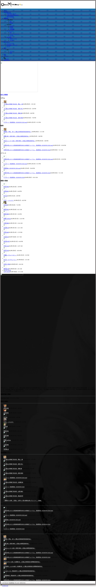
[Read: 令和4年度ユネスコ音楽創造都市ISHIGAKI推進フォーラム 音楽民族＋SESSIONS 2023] (5, 579)
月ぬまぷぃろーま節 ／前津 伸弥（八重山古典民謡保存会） (19, 140)
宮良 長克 (6, 250)
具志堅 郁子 (7, 241)
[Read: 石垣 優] (5, 203)
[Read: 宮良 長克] (5, 249)
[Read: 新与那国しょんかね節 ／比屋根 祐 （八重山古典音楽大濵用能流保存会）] (5, 565)
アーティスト (10, 31)
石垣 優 (6, 205)
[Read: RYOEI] (5, 194)
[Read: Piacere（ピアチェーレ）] (5, 258)
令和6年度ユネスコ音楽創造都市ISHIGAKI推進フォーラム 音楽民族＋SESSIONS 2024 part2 (28, 145)
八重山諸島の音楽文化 (13, 15)
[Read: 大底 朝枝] (5, 222)
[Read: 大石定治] (5, 235)
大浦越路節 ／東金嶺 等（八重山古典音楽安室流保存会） (19, 575)
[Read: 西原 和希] (5, 212)
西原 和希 (6, 214)
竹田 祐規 (6, 232)
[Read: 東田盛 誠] (5, 267)
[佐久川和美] (19, 91)
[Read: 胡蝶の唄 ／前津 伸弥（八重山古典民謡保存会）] (5, 135)
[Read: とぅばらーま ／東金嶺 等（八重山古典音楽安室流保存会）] (5, 570)
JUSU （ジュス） (9, 200)
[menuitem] (49, 10)
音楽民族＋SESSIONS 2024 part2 (12, 168)
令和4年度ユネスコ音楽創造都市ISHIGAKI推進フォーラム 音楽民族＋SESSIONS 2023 (27, 580)
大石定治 (6, 237)
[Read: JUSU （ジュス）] (5, 199)
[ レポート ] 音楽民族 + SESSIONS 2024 (14, 177)
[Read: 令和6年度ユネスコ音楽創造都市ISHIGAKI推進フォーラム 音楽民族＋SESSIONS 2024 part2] (5, 144)
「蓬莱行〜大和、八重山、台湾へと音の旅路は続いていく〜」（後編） (23, 500)
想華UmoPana (7, 218)
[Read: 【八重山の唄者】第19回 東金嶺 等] (5, 495)
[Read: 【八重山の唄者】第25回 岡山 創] (5, 102)
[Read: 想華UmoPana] (5, 217)
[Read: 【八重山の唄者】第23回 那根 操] (5, 112)
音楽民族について (11, 13)
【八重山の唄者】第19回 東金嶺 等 (13, 496)
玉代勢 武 (6, 227)
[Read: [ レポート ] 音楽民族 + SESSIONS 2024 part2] (5, 121)
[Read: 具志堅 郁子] (5, 240)
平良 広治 (6, 246)
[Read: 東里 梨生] (5, 208)
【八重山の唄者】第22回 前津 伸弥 (13, 117)
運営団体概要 (10, 16)
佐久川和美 (4, 94)
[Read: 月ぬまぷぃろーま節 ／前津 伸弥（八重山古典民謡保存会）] (5, 139)
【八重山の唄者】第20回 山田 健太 (13, 491)
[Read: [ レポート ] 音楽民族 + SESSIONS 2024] (5, 176)
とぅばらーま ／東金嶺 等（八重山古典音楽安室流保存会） (19, 571)
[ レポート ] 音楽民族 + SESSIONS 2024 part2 (15, 122)
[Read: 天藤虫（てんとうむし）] (5, 253)
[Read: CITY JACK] (7, 270)
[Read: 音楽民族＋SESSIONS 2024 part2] (5, 167)
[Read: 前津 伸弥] (5, 185)
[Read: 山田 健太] (5, 190)
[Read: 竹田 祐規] (5, 231)
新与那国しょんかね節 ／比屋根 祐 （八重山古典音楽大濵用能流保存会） (23, 566)
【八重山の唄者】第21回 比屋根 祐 (13, 482)
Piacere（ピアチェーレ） (10, 259)
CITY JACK (7, 271)
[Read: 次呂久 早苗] (5, 263)
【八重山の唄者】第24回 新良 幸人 (13, 108)
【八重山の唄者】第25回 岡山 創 (13, 104)
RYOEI (5, 195)
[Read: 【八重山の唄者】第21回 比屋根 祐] (5, 481)
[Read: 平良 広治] (5, 244)
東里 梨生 (6, 209)
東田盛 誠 (6, 268)
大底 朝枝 (6, 223)
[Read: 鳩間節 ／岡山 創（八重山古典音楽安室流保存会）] (5, 130)
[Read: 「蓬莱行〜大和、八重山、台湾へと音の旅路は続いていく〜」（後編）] (5, 499)
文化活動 (9, 37)
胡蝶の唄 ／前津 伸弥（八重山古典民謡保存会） (16, 136)
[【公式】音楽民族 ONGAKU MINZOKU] (12, 7)
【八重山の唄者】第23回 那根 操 (13, 113)
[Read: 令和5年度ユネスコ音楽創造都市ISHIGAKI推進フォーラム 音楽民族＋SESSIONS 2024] (5, 148)
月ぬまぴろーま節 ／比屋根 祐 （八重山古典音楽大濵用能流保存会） (22, 561)
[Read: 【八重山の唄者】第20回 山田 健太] (5, 490)
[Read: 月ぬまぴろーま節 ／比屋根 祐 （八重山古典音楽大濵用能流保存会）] (5, 561)
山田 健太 (6, 191)
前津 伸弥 (6, 186)
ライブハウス (10, 43)
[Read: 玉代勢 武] (5, 226)
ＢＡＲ (8, 46)
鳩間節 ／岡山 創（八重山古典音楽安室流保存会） (18, 131)
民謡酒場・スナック (12, 45)
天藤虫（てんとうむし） (10, 255)
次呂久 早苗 (7, 264)
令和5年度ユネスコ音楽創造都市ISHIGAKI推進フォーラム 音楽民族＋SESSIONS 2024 (27, 150)
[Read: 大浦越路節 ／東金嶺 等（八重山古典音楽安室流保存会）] (5, 574)
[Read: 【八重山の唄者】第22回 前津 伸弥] (5, 116)
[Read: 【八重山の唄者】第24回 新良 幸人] (5, 107)
